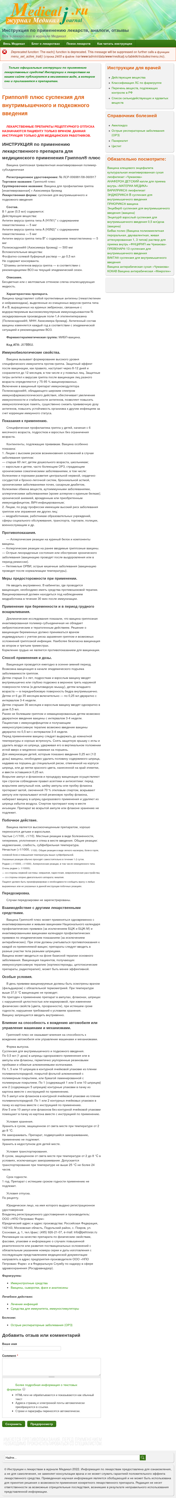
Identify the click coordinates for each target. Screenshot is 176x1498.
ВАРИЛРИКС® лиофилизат (126, 190)
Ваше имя (9, 1343)
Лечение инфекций (24, 1304)
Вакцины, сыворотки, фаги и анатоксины (39, 1287)
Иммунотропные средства (29, 1283)
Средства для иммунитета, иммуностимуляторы (45, 1308)
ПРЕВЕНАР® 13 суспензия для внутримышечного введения (129, 250)
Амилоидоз (119, 125)
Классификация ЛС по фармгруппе (137, 82)
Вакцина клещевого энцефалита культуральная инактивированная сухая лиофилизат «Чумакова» (135, 172)
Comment (10, 1355)
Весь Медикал (14, 43)
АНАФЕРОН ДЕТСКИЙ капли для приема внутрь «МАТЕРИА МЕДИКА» (136, 183)
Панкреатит (120, 140)
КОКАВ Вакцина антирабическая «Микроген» (139, 271)
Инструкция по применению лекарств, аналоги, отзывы (65, 30)
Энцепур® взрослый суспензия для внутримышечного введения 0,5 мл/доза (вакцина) (135, 221)
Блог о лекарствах (46, 43)
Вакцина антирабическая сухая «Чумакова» (138, 266)
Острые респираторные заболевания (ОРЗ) (42, 1325)
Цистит (116, 146)
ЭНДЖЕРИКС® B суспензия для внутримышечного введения (129, 196)
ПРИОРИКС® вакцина (122, 203)
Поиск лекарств (79, 43)
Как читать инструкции (114, 43)
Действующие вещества (129, 77)
